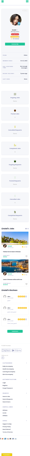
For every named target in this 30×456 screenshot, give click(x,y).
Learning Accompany (9, 371)
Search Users (6, 402)
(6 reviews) (15, 39)
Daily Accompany (8, 366)
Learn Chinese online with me (12, 279)
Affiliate (5, 415)
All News (5, 410)
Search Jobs (6, 396)
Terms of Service (8, 432)
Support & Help (7, 424)
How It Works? (7, 429)
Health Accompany (8, 369)
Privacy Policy (7, 426)
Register (5, 385)
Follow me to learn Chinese (12, 252)
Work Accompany (8, 374)
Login (4, 383)
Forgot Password (8, 388)
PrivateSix (8, 345)
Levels (4, 413)
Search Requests (8, 399)
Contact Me (15, 44)
